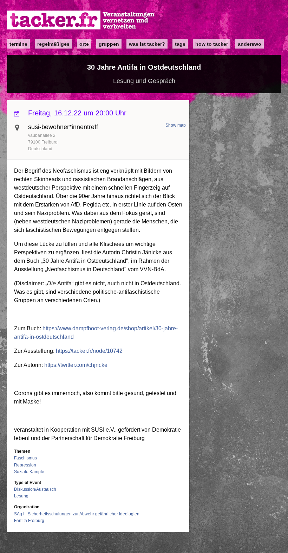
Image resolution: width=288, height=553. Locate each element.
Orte (84, 44)
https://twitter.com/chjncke (75, 365)
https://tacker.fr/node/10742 (89, 351)
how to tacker (211, 44)
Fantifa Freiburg (29, 520)
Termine (18, 44)
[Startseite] (81, 20)
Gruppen (109, 44)
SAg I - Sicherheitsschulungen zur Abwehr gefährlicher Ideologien (76, 513)
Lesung (21, 496)
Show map (175, 125)
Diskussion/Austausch (35, 489)
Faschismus (25, 458)
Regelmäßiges (53, 44)
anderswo (249, 44)
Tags (180, 44)
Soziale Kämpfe (29, 471)
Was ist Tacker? (147, 44)
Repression (25, 465)
